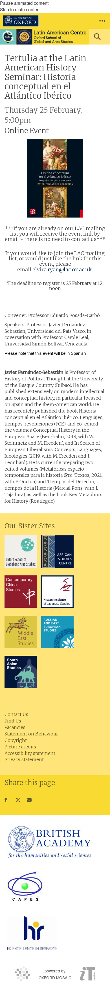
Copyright (16, 740)
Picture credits (20, 747)
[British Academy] (49, 843)
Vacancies (15, 727)
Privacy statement (24, 759)
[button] (102, 21)
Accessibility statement (30, 753)
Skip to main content (20, 9)
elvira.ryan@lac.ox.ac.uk (62, 270)
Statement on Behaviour (31, 734)
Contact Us (16, 714)
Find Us (13, 721)
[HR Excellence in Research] (32, 933)
